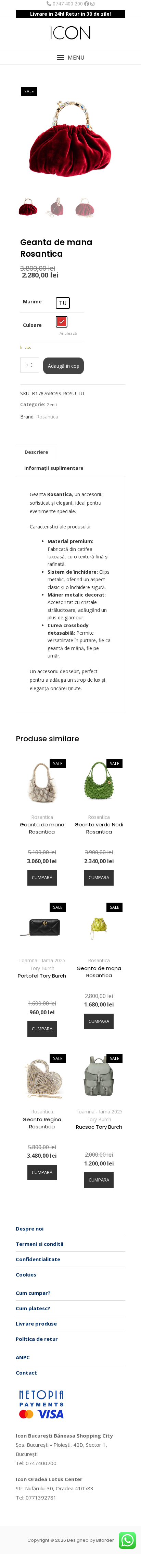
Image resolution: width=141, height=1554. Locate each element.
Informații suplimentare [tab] (54, 468)
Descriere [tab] (36, 452)
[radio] (62, 303)
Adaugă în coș (63, 366)
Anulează (68, 333)
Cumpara (42, 877)
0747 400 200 (67, 3)
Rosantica (47, 416)
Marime (32, 301)
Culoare (32, 325)
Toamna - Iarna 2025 (41, 960)
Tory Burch (42, 968)
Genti (52, 405)
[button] (70, 57)
